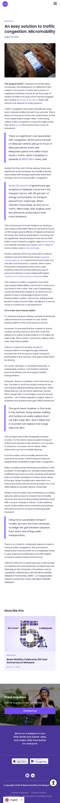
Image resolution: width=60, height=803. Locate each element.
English (14, 799)
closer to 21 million (28, 99)
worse (19, 125)
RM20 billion (28, 159)
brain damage (31, 248)
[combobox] (13, 800)
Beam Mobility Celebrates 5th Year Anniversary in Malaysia (27, 661)
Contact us (30, 710)
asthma (41, 244)
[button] (55, 2)
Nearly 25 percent (18, 185)
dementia (49, 241)
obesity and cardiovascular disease (23, 276)
